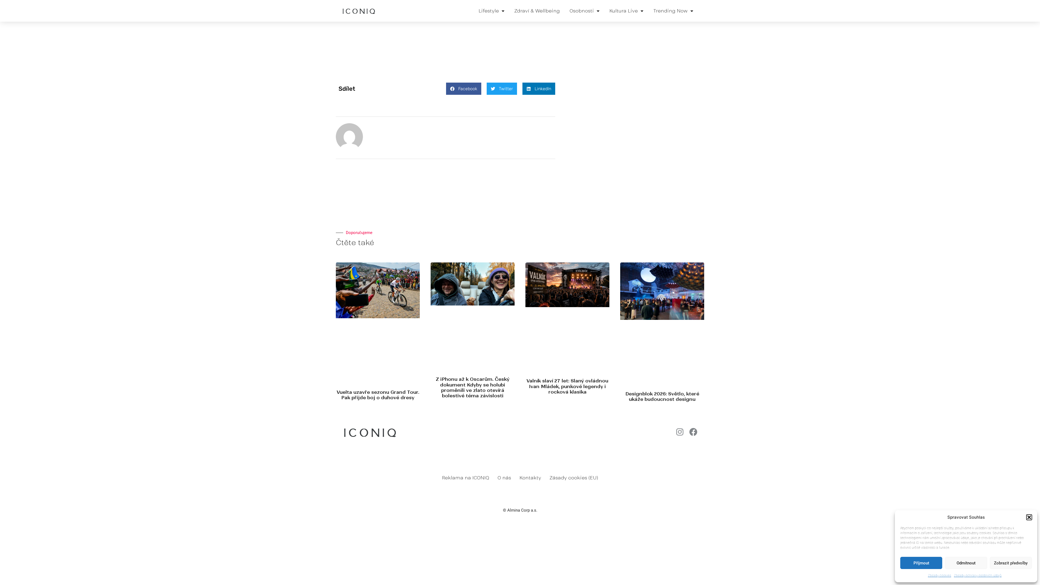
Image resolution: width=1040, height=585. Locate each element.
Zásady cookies (939, 575)
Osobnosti (582, 11)
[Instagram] (680, 432)
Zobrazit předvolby (1011, 563)
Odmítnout (966, 563)
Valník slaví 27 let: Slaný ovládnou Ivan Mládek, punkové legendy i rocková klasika (567, 386)
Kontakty (530, 478)
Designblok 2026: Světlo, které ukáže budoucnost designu (662, 396)
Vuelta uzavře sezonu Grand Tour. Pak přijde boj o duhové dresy (378, 395)
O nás (504, 478)
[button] (1029, 517)
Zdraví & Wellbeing (537, 11)
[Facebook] (693, 432)
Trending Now (670, 11)
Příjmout (921, 563)
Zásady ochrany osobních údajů (978, 575)
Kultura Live (623, 11)
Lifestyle (489, 11)
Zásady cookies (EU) (574, 478)
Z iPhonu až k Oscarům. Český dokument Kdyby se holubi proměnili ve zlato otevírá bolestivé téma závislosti (472, 387)
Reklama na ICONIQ (465, 478)
